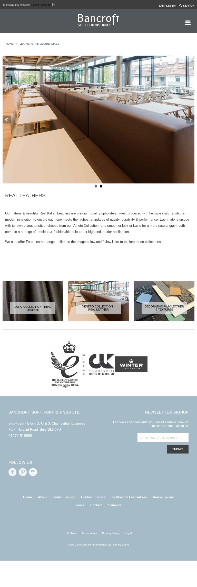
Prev (7, 120)
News (80, 505)
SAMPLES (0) (167, 5)
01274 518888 (20, 436)
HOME (10, 43)
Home (27, 497)
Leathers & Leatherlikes (129, 497)
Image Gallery (163, 497)
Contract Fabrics (93, 497)
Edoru (125, 544)
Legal (128, 533)
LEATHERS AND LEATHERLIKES (39, 43)
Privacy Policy (111, 533)
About (42, 497)
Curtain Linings (64, 497)
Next (190, 120)
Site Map (71, 533)
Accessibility (89, 533)
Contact (96, 505)
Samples (114, 505)
